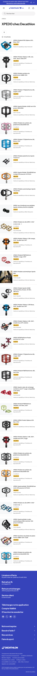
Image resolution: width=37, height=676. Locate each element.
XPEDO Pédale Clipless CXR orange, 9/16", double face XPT (24, 239)
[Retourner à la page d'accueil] (16, 8)
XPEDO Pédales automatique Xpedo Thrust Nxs (24, 189)
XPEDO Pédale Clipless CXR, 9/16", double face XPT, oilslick (23, 322)
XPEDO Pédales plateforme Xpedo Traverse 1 (24, 156)
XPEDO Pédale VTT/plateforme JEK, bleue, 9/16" (24, 140)
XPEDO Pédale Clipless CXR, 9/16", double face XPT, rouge (23, 437)
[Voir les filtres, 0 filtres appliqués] (4, 32)
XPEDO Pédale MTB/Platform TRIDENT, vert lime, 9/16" (22, 404)
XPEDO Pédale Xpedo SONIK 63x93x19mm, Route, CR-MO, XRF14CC (22, 289)
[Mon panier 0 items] (33, 8)
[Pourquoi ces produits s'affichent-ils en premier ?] (2, 37)
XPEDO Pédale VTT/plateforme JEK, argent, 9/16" (24, 90)
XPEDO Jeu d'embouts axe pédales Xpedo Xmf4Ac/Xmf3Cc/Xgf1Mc (24, 206)
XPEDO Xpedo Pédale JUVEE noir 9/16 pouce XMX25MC (24, 107)
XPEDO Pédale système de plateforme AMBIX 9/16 (21, 74)
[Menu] (4, 8)
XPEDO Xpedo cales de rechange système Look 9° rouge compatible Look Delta (24, 388)
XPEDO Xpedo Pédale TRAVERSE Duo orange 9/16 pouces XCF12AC (24, 173)
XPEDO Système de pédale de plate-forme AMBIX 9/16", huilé (24, 536)
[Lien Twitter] (7, 616)
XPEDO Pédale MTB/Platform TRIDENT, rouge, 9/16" (22, 256)
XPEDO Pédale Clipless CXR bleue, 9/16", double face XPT (24, 305)
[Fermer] (34, 2)
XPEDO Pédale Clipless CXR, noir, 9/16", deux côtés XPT (23, 57)
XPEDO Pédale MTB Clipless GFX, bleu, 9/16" (23, 41)
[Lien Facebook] (3, 616)
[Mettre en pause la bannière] (31, 2)
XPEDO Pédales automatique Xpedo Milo (24, 272)
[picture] (6, 46)
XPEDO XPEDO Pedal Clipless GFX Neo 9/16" (23, 421)
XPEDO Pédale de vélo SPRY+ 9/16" (23, 222)
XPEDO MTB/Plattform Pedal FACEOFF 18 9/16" (22, 338)
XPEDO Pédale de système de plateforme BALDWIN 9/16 (22, 123)
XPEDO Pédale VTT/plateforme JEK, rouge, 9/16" (24, 355)
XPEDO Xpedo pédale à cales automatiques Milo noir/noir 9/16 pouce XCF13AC (23, 521)
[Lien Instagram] (14, 616)
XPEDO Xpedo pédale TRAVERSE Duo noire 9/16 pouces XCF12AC (24, 487)
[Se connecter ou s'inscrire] (29, 8)
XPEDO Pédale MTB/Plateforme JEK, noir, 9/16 (24, 371)
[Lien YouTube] (10, 616)
